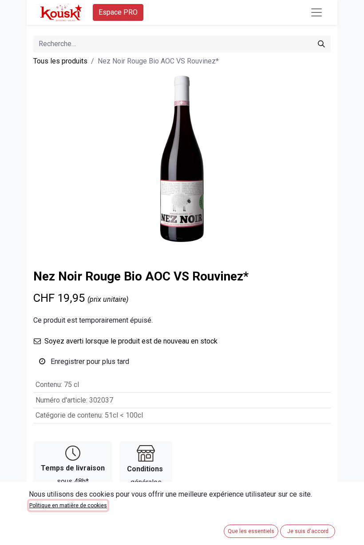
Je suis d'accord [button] (307, 531)
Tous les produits (60, 61)
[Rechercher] (321, 44)
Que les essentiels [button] (251, 531)
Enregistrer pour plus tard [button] (89, 361)
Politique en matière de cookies (68, 505)
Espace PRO (118, 12)
